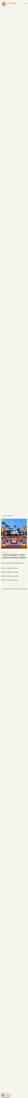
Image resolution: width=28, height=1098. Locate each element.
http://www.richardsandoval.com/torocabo (14, 589)
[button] (26, 3)
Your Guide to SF (8, 516)
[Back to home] (8, 3)
